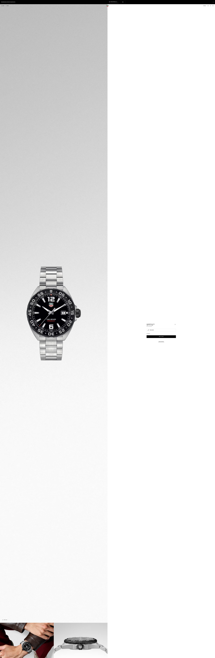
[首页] (107, 6)
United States (113, 1)
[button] (210, 6)
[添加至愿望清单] (175, 324)
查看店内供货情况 (161, 341)
